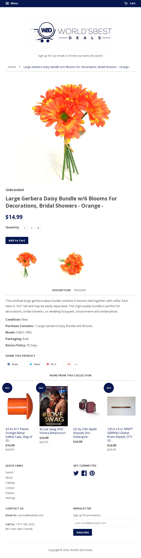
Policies (10, 493)
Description (61, 290)
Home (12, 67)
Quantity (12, 227)
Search (9, 472)
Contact (10, 488)
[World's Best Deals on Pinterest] (92, 472)
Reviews (80, 290)
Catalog (10, 482)
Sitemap (10, 498)
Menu (14, 3)
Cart (132, 3)
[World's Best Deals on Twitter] (76, 472)
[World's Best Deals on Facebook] (84, 472)
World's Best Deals (81, 550)
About (9, 477)
